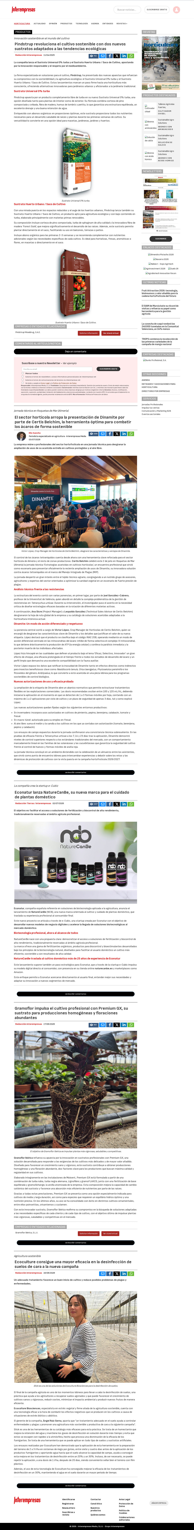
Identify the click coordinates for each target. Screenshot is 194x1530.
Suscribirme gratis (108, 369)
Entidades (108, 23)
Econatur (19, 908)
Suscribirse (160, 239)
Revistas (121, 23)
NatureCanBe (38, 911)
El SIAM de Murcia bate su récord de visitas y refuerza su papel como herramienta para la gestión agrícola (160, 309)
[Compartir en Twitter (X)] (116, 56)
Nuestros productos (96, 1509)
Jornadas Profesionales (152, 404)
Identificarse (68, 1499)
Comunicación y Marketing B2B (156, 411)
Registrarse (68, 1503)
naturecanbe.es (104, 968)
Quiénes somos (98, 1514)
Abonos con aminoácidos (165, 127)
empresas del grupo (75, 390)
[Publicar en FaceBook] (109, 56)
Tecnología (82, 23)
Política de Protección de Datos (65, 383)
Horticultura (22, 23)
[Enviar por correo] (102, 56)
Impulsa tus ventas (150, 408)
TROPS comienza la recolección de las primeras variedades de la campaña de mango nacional (160, 342)
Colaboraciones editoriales (126, 1518)
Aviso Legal (45, 383)
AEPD (70, 394)
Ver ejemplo (69, 363)
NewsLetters (68, 1508)
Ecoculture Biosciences (27, 1408)
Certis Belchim (80, 561)
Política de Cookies (124, 1511)
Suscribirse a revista (68, 1513)
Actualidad (40, 23)
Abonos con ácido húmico (166, 159)
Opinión (53, 23)
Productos (66, 23)
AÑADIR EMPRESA (159, 1503)
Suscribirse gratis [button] (157, 9)
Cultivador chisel (165, 112)
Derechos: (108, 390)
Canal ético (96, 1503)
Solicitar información (89, 333)
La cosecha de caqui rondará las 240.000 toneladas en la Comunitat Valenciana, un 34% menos (160, 326)
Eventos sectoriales (151, 414)
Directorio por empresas (156, 391)
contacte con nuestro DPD (95, 392)
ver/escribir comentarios (75, 772)
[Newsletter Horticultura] (161, 202)
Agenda (95, 23)
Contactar (96, 1499)
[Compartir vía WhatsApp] (131, 56)
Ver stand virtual (111, 333)
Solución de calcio (165, 143)
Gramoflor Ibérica (23, 1157)
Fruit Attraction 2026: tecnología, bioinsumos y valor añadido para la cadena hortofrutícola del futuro (160, 293)
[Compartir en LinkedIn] (123, 56)
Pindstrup (75, 75)
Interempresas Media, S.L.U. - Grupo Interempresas (101, 1526)
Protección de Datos (126, 1505)
